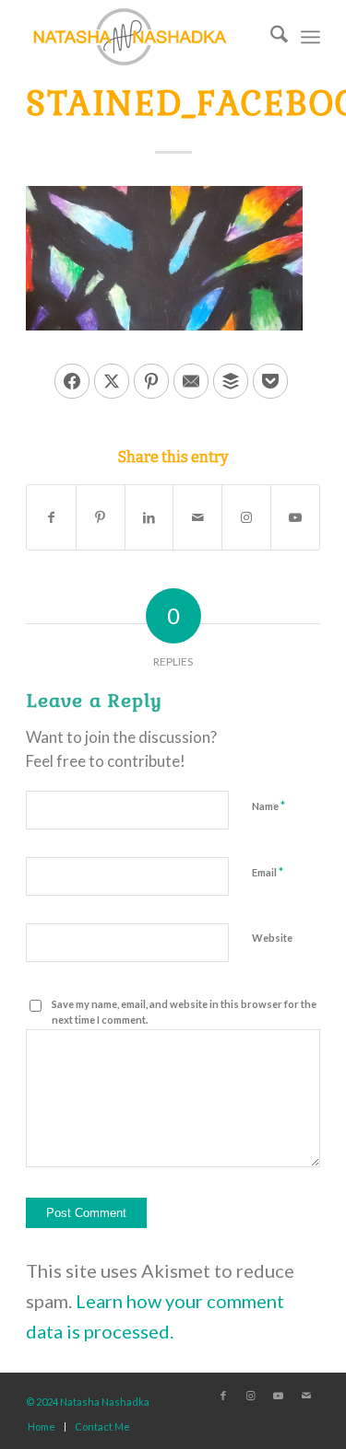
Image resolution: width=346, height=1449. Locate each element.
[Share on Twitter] (111, 381)
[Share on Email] (191, 381)
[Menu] (310, 37)
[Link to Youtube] (295, 517)
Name (268, 805)
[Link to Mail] (306, 1395)
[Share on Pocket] (270, 381)
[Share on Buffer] (230, 381)
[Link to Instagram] (246, 517)
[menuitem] (270, 37)
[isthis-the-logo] (143, 37)
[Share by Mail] (197, 517)
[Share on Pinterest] (151, 381)
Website (272, 938)
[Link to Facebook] (223, 1395)
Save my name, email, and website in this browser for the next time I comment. (184, 1012)
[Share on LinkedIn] (149, 517)
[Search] (270, 37)
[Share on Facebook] (71, 381)
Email (267, 871)
